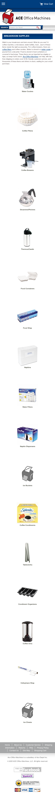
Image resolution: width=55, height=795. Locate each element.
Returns (22, 747)
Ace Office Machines (30, 56)
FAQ (31, 747)
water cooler (46, 49)
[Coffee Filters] (27, 119)
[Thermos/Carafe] (27, 237)
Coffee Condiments (27, 525)
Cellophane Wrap (27, 683)
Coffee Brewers (27, 170)
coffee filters (6, 49)
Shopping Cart (40, 750)
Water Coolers (27, 91)
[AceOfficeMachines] (27, 16)
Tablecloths (27, 565)
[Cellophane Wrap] (27, 671)
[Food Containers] (27, 276)
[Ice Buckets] (27, 473)
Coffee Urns (27, 643)
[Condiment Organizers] (27, 592)
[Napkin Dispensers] (27, 434)
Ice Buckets (27, 485)
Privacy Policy (43, 747)
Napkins (27, 367)
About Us (18, 744)
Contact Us (14, 750)
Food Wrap (27, 328)
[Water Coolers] (27, 79)
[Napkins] (27, 355)
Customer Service (33, 744)
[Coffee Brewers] (27, 158)
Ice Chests (27, 722)
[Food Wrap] (27, 316)
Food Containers (27, 288)
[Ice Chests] (27, 710)
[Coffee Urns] (27, 631)
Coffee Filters (27, 131)
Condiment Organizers (27, 604)
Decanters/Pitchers (27, 209)
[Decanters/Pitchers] (27, 197)
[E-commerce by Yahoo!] (27, 775)
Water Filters (27, 407)
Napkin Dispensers (27, 446)
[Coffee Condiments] (27, 513)
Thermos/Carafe (27, 249)
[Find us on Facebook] (27, 769)
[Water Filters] (27, 395)
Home (7, 744)
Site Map (26, 750)
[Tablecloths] (27, 553)
